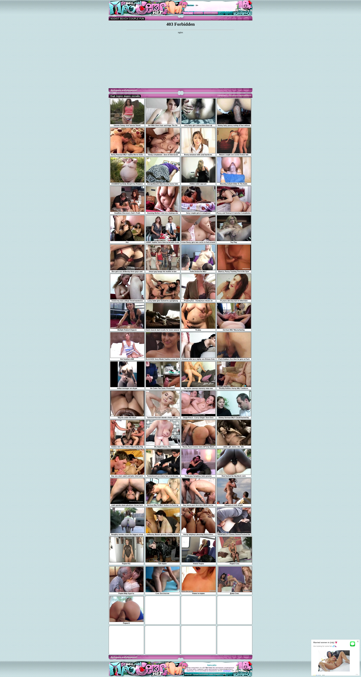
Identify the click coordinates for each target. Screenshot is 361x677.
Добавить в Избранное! (124, 90)
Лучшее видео (211, 13)
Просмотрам (234, 95)
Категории (188, 13)
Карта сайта (211, 665)
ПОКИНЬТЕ (227, 670)
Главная (198, 13)
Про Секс (190, 5)
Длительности (245, 95)
